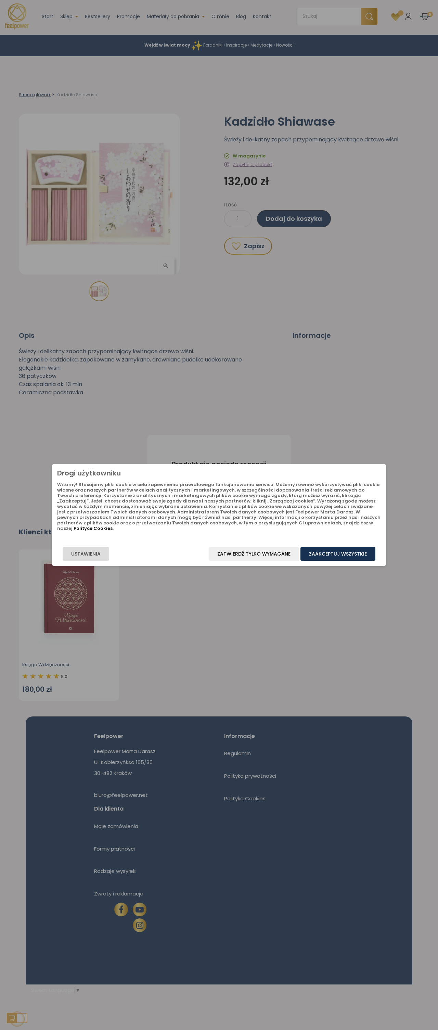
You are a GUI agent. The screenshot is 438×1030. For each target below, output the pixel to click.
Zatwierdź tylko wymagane (254, 553)
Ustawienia (86, 553)
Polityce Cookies (93, 528)
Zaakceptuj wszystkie (338, 553)
